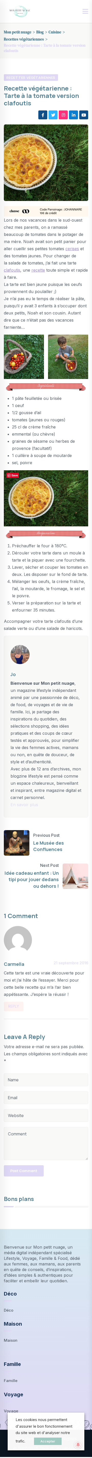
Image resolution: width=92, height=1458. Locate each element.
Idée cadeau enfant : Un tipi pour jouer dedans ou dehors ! (32, 879)
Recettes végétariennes (30, 77)
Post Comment (23, 1170)
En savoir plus (24, 804)
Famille (10, 1380)
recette (38, 270)
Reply (13, 1006)
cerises (72, 248)
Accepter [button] (47, 1441)
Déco (8, 1310)
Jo (13, 674)
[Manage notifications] (78, 1445)
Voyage (11, 1411)
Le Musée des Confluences (48, 846)
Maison (10, 1340)
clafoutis (12, 270)
